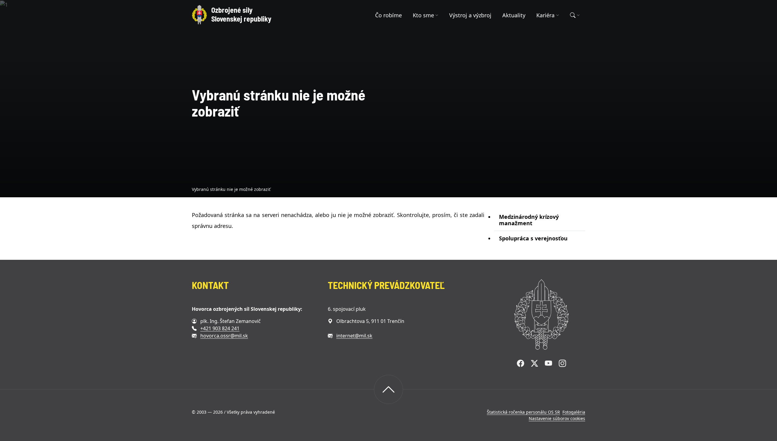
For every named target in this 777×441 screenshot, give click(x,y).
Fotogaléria (573, 412)
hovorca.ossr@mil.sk (224, 335)
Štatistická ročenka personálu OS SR (523, 412)
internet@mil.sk (354, 335)
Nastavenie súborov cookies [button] (557, 418)
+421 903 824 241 (219, 328)
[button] (425, 15)
